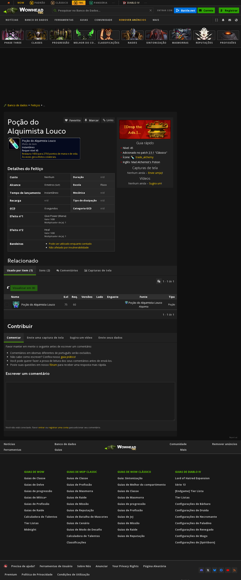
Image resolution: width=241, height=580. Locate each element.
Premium (11, 574)
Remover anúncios (132, 20)
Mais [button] (156, 20)
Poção (171, 304)
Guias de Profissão (36, 504)
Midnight (30, 529)
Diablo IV (133, 2)
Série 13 (180, 484)
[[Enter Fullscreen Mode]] (216, 20)
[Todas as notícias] (9, 3)
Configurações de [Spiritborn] (195, 542)
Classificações (76, 542)
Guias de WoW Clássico (134, 472)
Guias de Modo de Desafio (84, 529)
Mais (183, 449)
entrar (41, 427)
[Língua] (236, 20)
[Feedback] (230, 20)
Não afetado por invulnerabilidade (69, 247)
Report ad (233, 437)
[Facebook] (221, 570)
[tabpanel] (90, 297)
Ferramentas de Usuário (56, 566)
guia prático (68, 357)
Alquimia (143, 306)
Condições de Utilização (73, 574)
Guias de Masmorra (80, 491)
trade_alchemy (144, 157)
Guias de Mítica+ (35, 497)
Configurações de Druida (192, 510)
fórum (53, 365)
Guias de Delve (34, 484)
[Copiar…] (159, 281)
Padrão (39, 2)
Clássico (62, 2)
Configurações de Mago (191, 536)
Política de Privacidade (37, 574)
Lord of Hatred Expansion (192, 478)
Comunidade (103, 20)
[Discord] (201, 570)
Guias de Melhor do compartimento (141, 484)
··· (113, 2)
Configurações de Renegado (194, 529)
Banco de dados (36, 20)
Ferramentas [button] (64, 20)
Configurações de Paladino (193, 523)
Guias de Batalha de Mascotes (87, 516)
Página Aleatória (154, 566)
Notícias (12, 20)
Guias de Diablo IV (188, 472)
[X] (208, 570)
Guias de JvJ (125, 516)
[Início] (25, 10)
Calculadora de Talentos (40, 516)
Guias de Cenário (78, 523)
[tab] (20, 270)
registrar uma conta (59, 427)
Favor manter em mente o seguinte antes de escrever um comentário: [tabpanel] (59, 387)
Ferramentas (12, 449)
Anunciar (102, 566)
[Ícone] (14, 143)
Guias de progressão (38, 491)
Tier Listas (31, 523)
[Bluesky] (214, 570)
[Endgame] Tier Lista (189, 491)
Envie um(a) (155, 173)
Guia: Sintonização (130, 478)
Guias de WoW (34, 472)
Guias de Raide (34, 510)
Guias (84, 20)
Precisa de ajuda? (23, 566)
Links (110, 120)
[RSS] (234, 570)
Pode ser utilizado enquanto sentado (70, 243)
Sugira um (155, 183)
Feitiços (35, 105)
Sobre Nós (84, 566)
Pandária (100, 2)
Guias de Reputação (80, 510)
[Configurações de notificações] (223, 20)
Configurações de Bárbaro (192, 504)
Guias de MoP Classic (82, 472)
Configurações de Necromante (196, 516)
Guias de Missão (78, 504)
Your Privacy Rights (125, 566)
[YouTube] (228, 570)
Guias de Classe (34, 478)
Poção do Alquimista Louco (38, 304)
